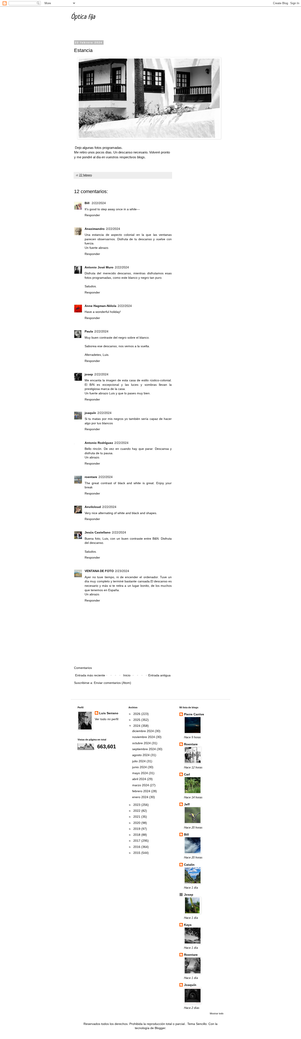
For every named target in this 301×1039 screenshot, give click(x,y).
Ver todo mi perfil (106, 719)
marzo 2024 (141, 785)
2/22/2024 (99, 203)
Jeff (187, 804)
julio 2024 (139, 761)
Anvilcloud (93, 507)
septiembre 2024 (144, 749)
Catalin (189, 864)
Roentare (191, 744)
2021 (137, 816)
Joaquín (190, 985)
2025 (137, 720)
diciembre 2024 (143, 731)
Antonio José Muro (99, 267)
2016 (137, 847)
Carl (187, 774)
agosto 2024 (141, 755)
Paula (89, 331)
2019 (137, 828)
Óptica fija (83, 17)
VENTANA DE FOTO (99, 571)
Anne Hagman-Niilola (100, 306)
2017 (137, 840)
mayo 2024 (140, 773)
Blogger (160, 1028)
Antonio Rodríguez (99, 443)
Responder (92, 215)
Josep (188, 894)
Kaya (187, 924)
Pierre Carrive (194, 714)
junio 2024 (140, 767)
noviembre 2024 (144, 737)
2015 (137, 852)
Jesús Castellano (98, 532)
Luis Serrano (108, 713)
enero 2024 (140, 797)
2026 (137, 714)
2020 (137, 823)
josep (89, 374)
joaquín (90, 413)
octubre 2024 (142, 743)
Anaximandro (95, 229)
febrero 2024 (141, 791)
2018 (137, 834)
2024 (137, 725)
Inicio (126, 675)
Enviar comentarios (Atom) (112, 683)
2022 (137, 810)
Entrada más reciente (90, 675)
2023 (137, 804)
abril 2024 (139, 779)
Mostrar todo (216, 1013)
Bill (87, 203)
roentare (91, 477)
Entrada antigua (159, 675)
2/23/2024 (122, 571)
